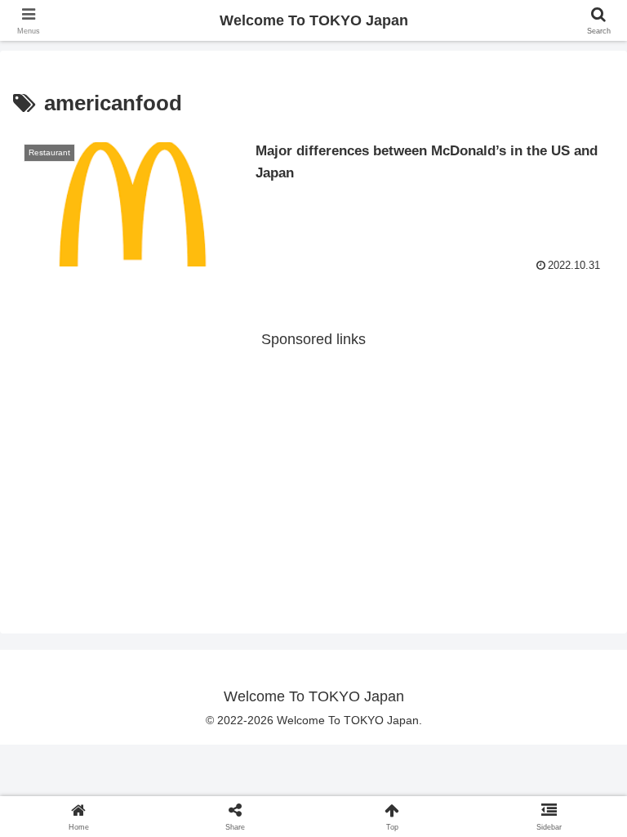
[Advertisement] (313, 466)
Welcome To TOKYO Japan (314, 20)
